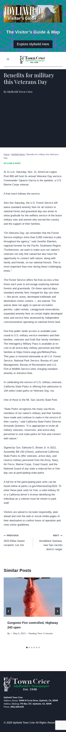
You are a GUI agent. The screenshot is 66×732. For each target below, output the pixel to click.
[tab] (27, 647)
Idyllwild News (12, 163)
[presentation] (33, 597)
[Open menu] (8, 59)
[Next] (57, 611)
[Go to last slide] (8, 611)
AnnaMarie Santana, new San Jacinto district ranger (50, 542)
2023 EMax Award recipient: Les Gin (14, 540)
